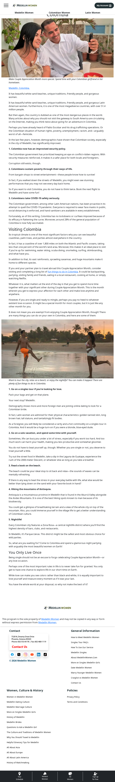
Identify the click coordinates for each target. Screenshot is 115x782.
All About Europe (15, 752)
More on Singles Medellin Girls (85, 662)
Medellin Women (24, 12)
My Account (103, 5)
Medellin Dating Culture (18, 702)
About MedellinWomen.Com (84, 657)
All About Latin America (18, 757)
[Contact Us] (28, 641)
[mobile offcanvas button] (6, 5)
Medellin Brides (14, 722)
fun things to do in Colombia (63, 271)
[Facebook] (12, 654)
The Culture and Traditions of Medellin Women (29, 732)
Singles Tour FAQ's (79, 642)
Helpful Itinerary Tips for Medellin (23, 742)
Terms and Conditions (77, 702)
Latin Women (92, 12)
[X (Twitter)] (18, 654)
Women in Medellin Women (20, 696)
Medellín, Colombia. (19, 88)
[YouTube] (32, 654)
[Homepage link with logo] (57, 607)
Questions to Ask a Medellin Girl (22, 727)
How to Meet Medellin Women (85, 637)
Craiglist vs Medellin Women (84, 677)
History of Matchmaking (18, 762)
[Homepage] (24, 5)
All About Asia (13, 747)
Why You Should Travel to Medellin (23, 737)
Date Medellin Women (81, 667)
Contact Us (76, 682)
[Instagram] (25, 654)
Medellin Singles (79, 652)
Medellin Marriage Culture (19, 707)
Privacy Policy (73, 696)
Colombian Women (59, 12)
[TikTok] (45, 654)
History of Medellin (16, 717)
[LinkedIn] (38, 654)
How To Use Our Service (82, 647)
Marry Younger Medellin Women (86, 672)
